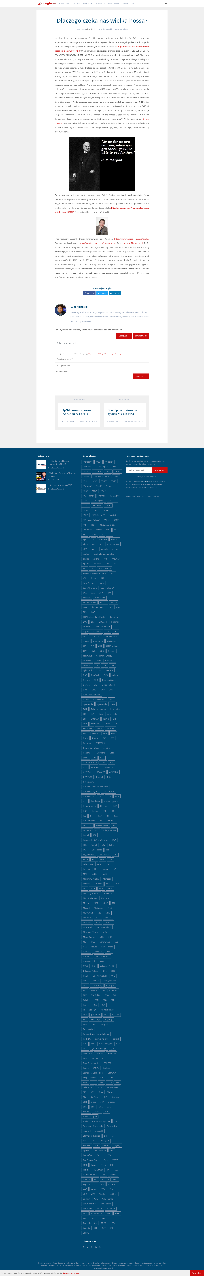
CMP (85, 651)
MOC (98, 917)
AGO (109, 534)
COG (102, 651)
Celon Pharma (111, 636)
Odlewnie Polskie (90, 971)
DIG (95, 685)
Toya (103, 1165)
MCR (93, 888)
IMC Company (89, 820)
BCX (85, 592)
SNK (85, 1106)
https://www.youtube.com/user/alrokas (131, 239)
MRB (102, 937)
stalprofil (99, 1131)
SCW (85, 1082)
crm (104, 665)
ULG (116, 1169)
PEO (105, 1000)
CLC (92, 646)
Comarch (87, 660)
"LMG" (86, 500)
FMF (105, 733)
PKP (85, 1019)
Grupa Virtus (89, 796)
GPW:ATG (108, 767)
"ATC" (108, 471)
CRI (97, 665)
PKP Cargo (95, 1019)
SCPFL (110, 1077)
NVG (102, 961)
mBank (99, 883)
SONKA (86, 1111)
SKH (85, 1102)
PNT (93, 1024)
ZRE (111, 1228)
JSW (114, 840)
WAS (93, 1194)
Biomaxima (100, 597)
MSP (85, 942)
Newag (86, 951)
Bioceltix (87, 597)
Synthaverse (100, 1150)
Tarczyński (87, 1155)
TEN (109, 1155)
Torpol (94, 1165)
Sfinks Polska (112, 1087)
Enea (101, 714)
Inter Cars (87, 825)
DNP (103, 689)
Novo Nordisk (89, 961)
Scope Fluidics (89, 1077)
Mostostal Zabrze (90, 932)
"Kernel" (101, 495)
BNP (93, 612)
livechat (86, 869)
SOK (109, 1106)
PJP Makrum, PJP (108, 1009)
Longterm (47, 1263)
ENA (92, 714)
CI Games (111, 641)
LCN (107, 864)
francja (95, 738)
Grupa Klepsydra (90, 791)
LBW (99, 864)
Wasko (102, 1194)
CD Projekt (95, 636)
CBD (115, 631)
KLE (107, 849)
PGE (95, 1005)
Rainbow (112, 1053)
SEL (117, 1082)
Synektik (86, 1150)
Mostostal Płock (104, 927)
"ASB (114, 466)
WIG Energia (107, 1199)
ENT (85, 719)
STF (105, 1136)
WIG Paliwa (106, 1203)
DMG (94, 689)
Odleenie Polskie (107, 966)
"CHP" (85, 481)
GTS (117, 796)
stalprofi (87, 1131)
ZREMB (86, 1233)
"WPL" (106, 520)
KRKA (85, 859)
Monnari (108, 922)
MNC (108, 912)
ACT (85, 534)
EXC (116, 723)
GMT (103, 762)
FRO (104, 738)
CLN (100, 646)
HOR (85, 811)
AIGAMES (103, 539)
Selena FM (87, 1087)
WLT (85, 1213)
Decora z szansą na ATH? (60, 485)
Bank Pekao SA (107, 588)
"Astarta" (98, 471)
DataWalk (95, 675)
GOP (112, 762)
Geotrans (101, 752)
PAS (85, 990)
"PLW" (85, 510)
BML (118, 607)
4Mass (99, 529)
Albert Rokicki (90, 29)
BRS (93, 622)
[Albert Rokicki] (60, 309)
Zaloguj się (124, 335)
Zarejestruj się (141, 335)
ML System (99, 908)
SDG (93, 1082)
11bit (93, 525)
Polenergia (88, 1029)
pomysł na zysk (101, 1039)
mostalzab (87, 927)
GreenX (99, 777)
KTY (110, 859)
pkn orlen (95, 1014)
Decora (86, 680)
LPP (96, 869)
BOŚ (85, 622)
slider (93, 1102)
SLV (102, 1102)
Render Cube (97, 1058)
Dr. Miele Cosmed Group (94, 699)
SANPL (96, 1068)
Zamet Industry (90, 1223)
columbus (87, 655)
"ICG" (85, 491)
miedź (105, 903)
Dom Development (91, 694)
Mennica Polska (90, 898)
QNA (85, 1048)
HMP (115, 806)
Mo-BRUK (87, 917)
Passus (94, 990)
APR (115, 563)
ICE (84, 816)
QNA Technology (98, 1048)
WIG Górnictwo (90, 1203)
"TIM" (85, 515)
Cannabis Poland (102, 626)
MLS (99, 912)
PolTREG (87, 1039)
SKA (105, 1097)
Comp (98, 660)
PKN (85, 1014)
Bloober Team (97, 607)
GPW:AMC (95, 767)
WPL (109, 1213)
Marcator (87, 883)
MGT (96, 903)
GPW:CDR (113, 772)
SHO (101, 1092)
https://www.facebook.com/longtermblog (96, 243)
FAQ (133, 3)
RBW (85, 1058)
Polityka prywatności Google (96, 354)
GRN (109, 777)
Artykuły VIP (113, 3)
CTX (112, 665)
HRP (104, 811)
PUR (93, 1043)
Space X (97, 1111)
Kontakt (125, 3)
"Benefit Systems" (102, 476)
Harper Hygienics (111, 801)
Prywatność (130, 496)
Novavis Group (102, 956)
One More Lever (100, 976)
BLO (85, 607)
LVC (114, 869)
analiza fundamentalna (104, 554)
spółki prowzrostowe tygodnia (96, 1121)
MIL (113, 903)
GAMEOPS (100, 743)
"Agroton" (87, 462)
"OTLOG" (112, 500)
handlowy (95, 801)
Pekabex (87, 1000)
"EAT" (113, 481)
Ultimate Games (90, 1174)
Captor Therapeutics (92, 631)
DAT (85, 675)
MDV (110, 888)
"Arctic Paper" (102, 466)
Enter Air (95, 719)
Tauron (100, 1155)
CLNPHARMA (111, 646)
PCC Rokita (95, 995)
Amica (94, 549)
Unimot (86, 1179)
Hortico (94, 811)
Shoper (110, 1092)
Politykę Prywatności (144, 481)
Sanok (86, 1068)
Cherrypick (98, 641)
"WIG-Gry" (113, 515)
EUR (85, 723)
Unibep (113, 1174)
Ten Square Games (91, 1160)
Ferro (85, 733)
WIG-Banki (87, 1208)
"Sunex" (106, 510)
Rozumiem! (197, 1273)
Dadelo (109, 670)
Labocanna (88, 864)
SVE (96, 1145)
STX (84, 1140)
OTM (85, 985)
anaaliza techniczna (110, 549)
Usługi (77, 3)
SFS (84, 1092)
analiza (86, 554)
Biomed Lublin (89, 602)
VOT (85, 1189)
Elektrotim (115, 709)
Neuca (94, 946)
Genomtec (87, 752)
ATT (102, 578)
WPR (117, 1213)
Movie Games (89, 937)
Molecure (87, 922)
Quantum (87, 1053)
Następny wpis (124, 399)
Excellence (87, 728)
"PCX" (108, 505)
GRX (101, 796)
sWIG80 (105, 1145)
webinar (113, 1194)
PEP (112, 1000)
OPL (113, 976)
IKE (108, 816)
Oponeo (95, 980)
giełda (85, 757)
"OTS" (85, 505)
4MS (108, 529)
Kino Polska (96, 849)
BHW (101, 592)
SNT (93, 1106)
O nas (69, 3)
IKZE (116, 816)
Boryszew (114, 617)
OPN (85, 980)
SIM (84, 1097)
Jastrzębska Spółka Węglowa (95, 840)
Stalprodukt (112, 1126)
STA (115, 1121)
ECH (85, 709)
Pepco (86, 1005)
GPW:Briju (87, 772)
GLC (102, 757)
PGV (103, 1005)
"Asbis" (86, 471)
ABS (116, 529)
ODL (94, 966)
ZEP (95, 1228)
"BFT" (116, 476)
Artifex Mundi (105, 568)
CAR (107, 631)
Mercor (86, 903)
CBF (84, 636)
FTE (112, 738)
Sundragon (104, 1140)
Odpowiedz (141, 376)
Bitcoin (113, 602)
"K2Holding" (88, 495)
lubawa (105, 869)
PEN (97, 1000)
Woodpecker (97, 1213)
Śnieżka (111, 1102)
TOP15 (115, 1160)
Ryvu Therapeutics (91, 1063)
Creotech (87, 665)
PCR (115, 995)
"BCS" (117, 471)
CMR (93, 651)
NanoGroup (105, 942)
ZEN (113, 1223)
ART (92, 568)
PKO (106, 1014)
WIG (96, 1199)
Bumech (86, 626)
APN (107, 563)
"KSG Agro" (114, 495)
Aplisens (97, 563)
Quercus (100, 1053)
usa (95, 1179)
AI (93, 539)
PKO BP (115, 1014)
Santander (107, 1068)
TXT (108, 1169)
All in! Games (113, 544)
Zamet (102, 1218)
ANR (105, 559)
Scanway (112, 1073)
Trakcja (86, 1169)
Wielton (86, 1199)
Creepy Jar (109, 660)
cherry (86, 641)
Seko (109, 1082)
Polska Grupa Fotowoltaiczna (96, 1034)
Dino (85, 689)
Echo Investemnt (98, 709)
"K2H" (103, 491)
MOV (105, 932)
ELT (84, 714)
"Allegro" (109, 462)
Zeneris (86, 1228)
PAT (103, 990)
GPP (85, 767)
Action (94, 534)
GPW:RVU (87, 777)
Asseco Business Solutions (95, 573)
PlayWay (108, 1019)
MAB (85, 874)
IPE (114, 825)
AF (102, 534)
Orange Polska (109, 980)
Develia (86, 685)
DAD (100, 670)
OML (104, 971)
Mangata (107, 879)
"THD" (116, 510)
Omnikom (96, 1263)
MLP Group (88, 912)
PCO (107, 995)
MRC (110, 937)
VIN (102, 1184)
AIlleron (114, 539)
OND (113, 971)
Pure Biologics (105, 1043)
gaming (106, 748)
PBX (85, 995)
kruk (102, 859)
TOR (85, 1165)
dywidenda (88, 704)
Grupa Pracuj (108, 791)
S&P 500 (107, 1063)
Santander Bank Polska (93, 1073)
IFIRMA (99, 816)
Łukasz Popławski (58, 468)
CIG (84, 646)
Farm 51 (110, 728)
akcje (85, 544)
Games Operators (91, 748)
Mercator (105, 898)
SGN (92, 1092)
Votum (94, 1189)
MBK (108, 883)
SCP (101, 1077)
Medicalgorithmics (91, 893)
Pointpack (104, 1024)
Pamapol (110, 985)
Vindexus (112, 1184)
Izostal (86, 835)
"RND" (95, 510)
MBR (117, 883)
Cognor (111, 651)
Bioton (103, 602)
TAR (112, 1150)
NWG (85, 966)
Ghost (114, 1263)
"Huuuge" (110, 486)
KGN (85, 849)
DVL (111, 699)
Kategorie (87, 3)
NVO (110, 961)
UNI (103, 1174)
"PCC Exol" (97, 505)
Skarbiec (115, 1097)
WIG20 (99, 1208)
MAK (105, 874)
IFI (91, 816)
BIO (109, 592)
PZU (118, 1043)
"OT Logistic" (98, 500)
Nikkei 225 (98, 951)
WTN (85, 1218)
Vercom (105, 1179)
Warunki (140, 496)
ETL (114, 719)
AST (112, 573)
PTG (85, 1043)
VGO (115, 1179)
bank (102, 583)
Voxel (112, 1189)
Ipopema (87, 830)
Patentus (113, 990)
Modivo (107, 917)
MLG (110, 908)
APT (85, 568)
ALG (94, 544)
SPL (106, 1111)
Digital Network (108, 685)
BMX (85, 612)
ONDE (85, 976)
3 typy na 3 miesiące (108, 525)
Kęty (103, 845)
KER (85, 845)
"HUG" (99, 486)
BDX (93, 592)
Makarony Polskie (91, 879)
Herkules (104, 806)
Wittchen (111, 1208)
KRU (94, 859)
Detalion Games (109, 680)
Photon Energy (89, 1009)
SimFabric (95, 1097)
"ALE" (98, 462)
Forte (85, 738)
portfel (116, 1039)
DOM (111, 689)
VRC (85, 1194)
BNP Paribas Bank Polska (94, 617)
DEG (96, 680)
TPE (111, 1165)
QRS (112, 1048)
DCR (106, 675)
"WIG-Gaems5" (98, 515)
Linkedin (116, 293)
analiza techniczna (91, 559)
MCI (84, 888)
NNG (109, 951)
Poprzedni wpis (79, 399)
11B (84, 525)
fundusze (87, 743)
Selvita (99, 1087)
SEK (101, 1082)
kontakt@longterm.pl (134, 243)
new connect (107, 946)
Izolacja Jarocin (109, 830)
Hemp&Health (89, 806)
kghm (111, 845)
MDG (101, 888)
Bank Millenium (90, 588)
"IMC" (94, 491)
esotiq (106, 719)
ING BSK (111, 820)
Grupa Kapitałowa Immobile (95, 786)
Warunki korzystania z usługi (113, 354)
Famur (99, 728)
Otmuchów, (97, 985)
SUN (93, 1140)
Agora (85, 539)
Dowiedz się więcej (71, 1273)
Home (61, 3)
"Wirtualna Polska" (91, 520)
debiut (115, 675)
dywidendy (102, 704)
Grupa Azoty (88, 782)
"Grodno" (87, 486)
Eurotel (107, 723)
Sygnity (117, 1145)
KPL (115, 854)
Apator (86, 563)
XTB (93, 1218)
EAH (113, 704)
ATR (85, 578)
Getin (112, 752)
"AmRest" (87, 466)
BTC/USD (103, 622)
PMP (85, 1024)
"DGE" (104, 481)
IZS (94, 835)
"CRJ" (95, 481)
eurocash (95, 723)
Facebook (90, 293)
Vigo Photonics (89, 1184)
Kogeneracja (88, 854)
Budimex (115, 622)
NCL (116, 942)
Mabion (94, 874)
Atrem (93, 578)
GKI (94, 757)
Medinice (108, 893)
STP (113, 1136)
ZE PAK (104, 1223)
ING (101, 820)
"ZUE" (116, 520)
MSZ (93, 942)
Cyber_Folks (88, 670)
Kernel (94, 845)
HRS (112, 811)
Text (106, 1160)
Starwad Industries (91, 1136)
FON (113, 733)
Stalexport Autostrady (93, 1126)
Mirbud (86, 908)
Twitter (103, 293)
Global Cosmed (90, 762)
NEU (85, 946)
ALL (101, 544)
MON (98, 922)
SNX (101, 1106)
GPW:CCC (100, 772)
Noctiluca (87, 956)
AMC (85, 549)
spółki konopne (90, 1116)
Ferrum (95, 733)
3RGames (87, 529)
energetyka (112, 714)
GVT (85, 801)
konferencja (104, 854)
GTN (109, 796)
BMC (110, 607)
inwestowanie (102, 825)
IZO (96, 830)
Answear (115, 559)
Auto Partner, (89, 583)
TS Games (98, 1169)
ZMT (104, 1228)
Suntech (86, 1145)
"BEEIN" (86, 476)
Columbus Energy (104, 655)
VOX (103, 1189)
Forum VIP (100, 3)
